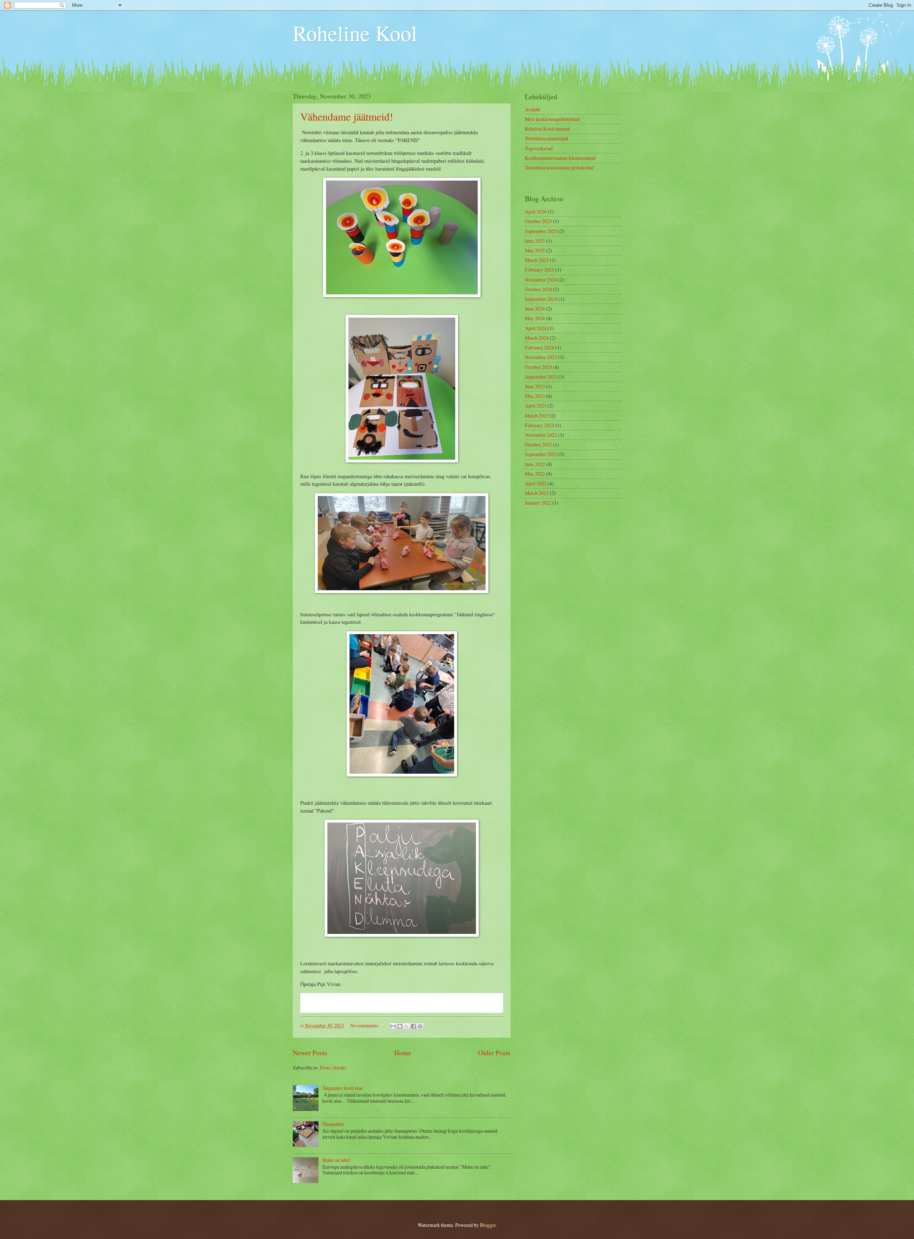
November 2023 (541, 357)
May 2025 (535, 250)
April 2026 (536, 211)
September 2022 (541, 454)
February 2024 (539, 347)
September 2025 (541, 231)
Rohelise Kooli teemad (547, 128)
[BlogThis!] (399, 1026)
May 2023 (535, 396)
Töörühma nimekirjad (546, 138)
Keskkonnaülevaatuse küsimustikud (560, 158)
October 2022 (538, 444)
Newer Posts (310, 1052)
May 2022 (535, 473)
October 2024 (538, 289)
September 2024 (541, 298)
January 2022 (538, 502)
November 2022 (541, 434)
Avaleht (532, 109)
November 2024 (541, 279)
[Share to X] (406, 1026)
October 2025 (538, 221)
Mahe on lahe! (336, 1160)
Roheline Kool (355, 33)
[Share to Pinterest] (420, 1026)
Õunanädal (333, 1124)
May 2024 (535, 318)
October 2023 (538, 367)
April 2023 (536, 405)
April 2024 (536, 328)
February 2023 (539, 425)
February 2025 (539, 269)
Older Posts (494, 1052)
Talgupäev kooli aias (342, 1087)
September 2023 (541, 376)
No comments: (365, 1025)
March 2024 (537, 337)
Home (402, 1052)
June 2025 (535, 240)
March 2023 (537, 415)
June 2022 (535, 464)
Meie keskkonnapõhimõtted (552, 119)
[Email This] (393, 1026)
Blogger (488, 1225)
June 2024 (535, 308)
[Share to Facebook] (413, 1026)
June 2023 (535, 386)
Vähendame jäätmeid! (346, 116)
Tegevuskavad (539, 148)
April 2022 (536, 483)
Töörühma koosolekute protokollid (559, 167)
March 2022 (537, 493)
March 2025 (537, 260)
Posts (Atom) (333, 1067)
